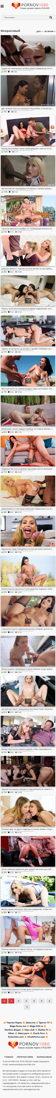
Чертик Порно (14, 1022)
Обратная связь (25, 1057)
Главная (8, 1057)
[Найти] (51, 17)
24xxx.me (30, 1022)
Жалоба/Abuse (44, 1057)
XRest (11, 1033)
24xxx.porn (23, 1033)
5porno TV (44, 1022)
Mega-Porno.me (18, 1026)
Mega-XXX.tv (36, 1026)
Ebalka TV (43, 1029)
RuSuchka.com (16, 1036)
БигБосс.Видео (13, 1029)
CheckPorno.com (36, 1036)
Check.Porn (39, 1033)
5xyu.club (29, 1029)
